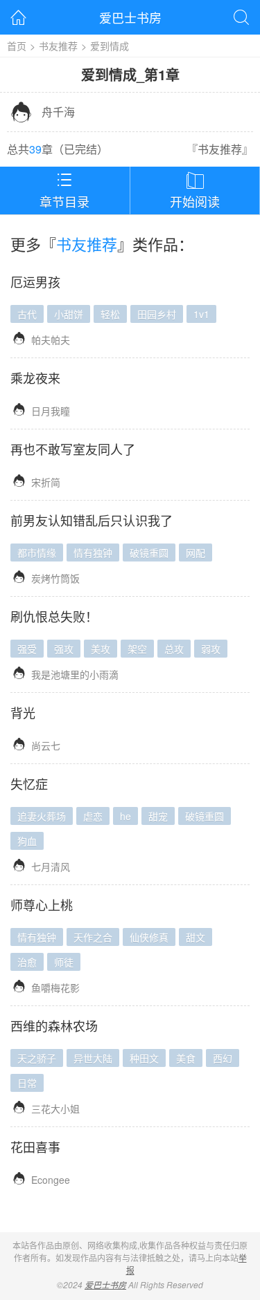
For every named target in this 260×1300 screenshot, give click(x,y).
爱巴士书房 (130, 17)
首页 (16, 46)
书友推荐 (58, 46)
